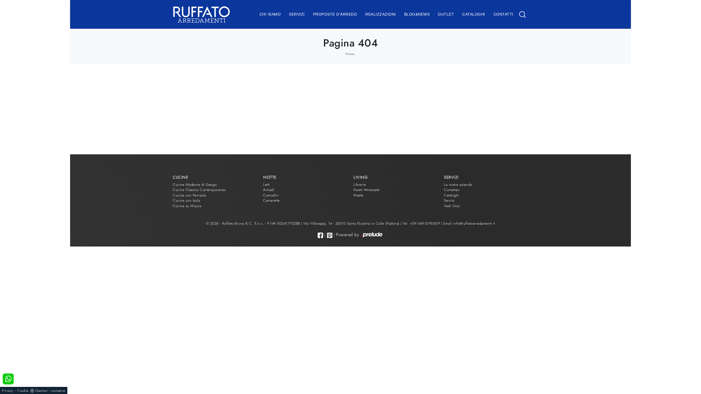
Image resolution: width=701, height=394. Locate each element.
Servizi (297, 14)
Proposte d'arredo (335, 14)
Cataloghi (473, 14)
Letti (266, 184)
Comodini (271, 195)
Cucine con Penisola (189, 195)
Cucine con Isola (186, 200)
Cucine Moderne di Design (195, 184)
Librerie (360, 184)
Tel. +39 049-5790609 (422, 223)
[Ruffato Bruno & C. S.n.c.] (201, 14)
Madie (359, 195)
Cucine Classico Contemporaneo (199, 189)
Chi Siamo (270, 14)
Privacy (7, 390)
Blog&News (417, 14)
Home (349, 53)
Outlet (446, 14)
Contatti (503, 14)
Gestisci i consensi (50, 390)
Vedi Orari (452, 205)
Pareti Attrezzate (367, 189)
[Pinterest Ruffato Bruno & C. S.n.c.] (330, 235)
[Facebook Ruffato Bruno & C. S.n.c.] (320, 235)
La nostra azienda (458, 184)
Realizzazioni (380, 14)
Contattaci (452, 189)
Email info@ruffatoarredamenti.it (469, 223)
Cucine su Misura (187, 205)
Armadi (268, 189)
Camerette (271, 200)
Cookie (22, 390)
